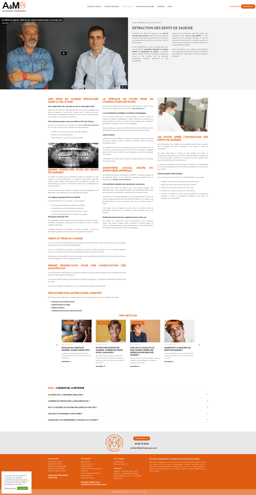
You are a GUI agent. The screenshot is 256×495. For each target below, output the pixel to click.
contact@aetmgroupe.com (143, 447)
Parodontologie (119, 462)
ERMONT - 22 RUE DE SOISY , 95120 (126, 471)
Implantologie (85, 462)
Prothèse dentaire (86, 475)
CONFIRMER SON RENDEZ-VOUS (93, 485)
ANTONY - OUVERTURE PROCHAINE (126, 474)
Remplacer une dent (120, 464)
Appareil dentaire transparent (90, 473)
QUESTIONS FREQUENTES (58, 475)
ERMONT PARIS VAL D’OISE (57, 471)
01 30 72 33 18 (235, 6)
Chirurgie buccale (86, 464)
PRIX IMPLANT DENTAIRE (56, 468)
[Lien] (14, 6)
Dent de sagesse (86, 466)
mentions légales (120, 492)
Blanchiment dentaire (88, 478)
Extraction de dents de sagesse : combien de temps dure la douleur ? (109, 350)
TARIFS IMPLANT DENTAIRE (57, 466)
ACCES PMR (52, 478)
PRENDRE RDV (141, 438)
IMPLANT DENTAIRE (54, 464)
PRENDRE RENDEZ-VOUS (90, 482)
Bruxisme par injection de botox (91, 468)
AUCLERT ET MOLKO (55, 462)
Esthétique (84, 471)
